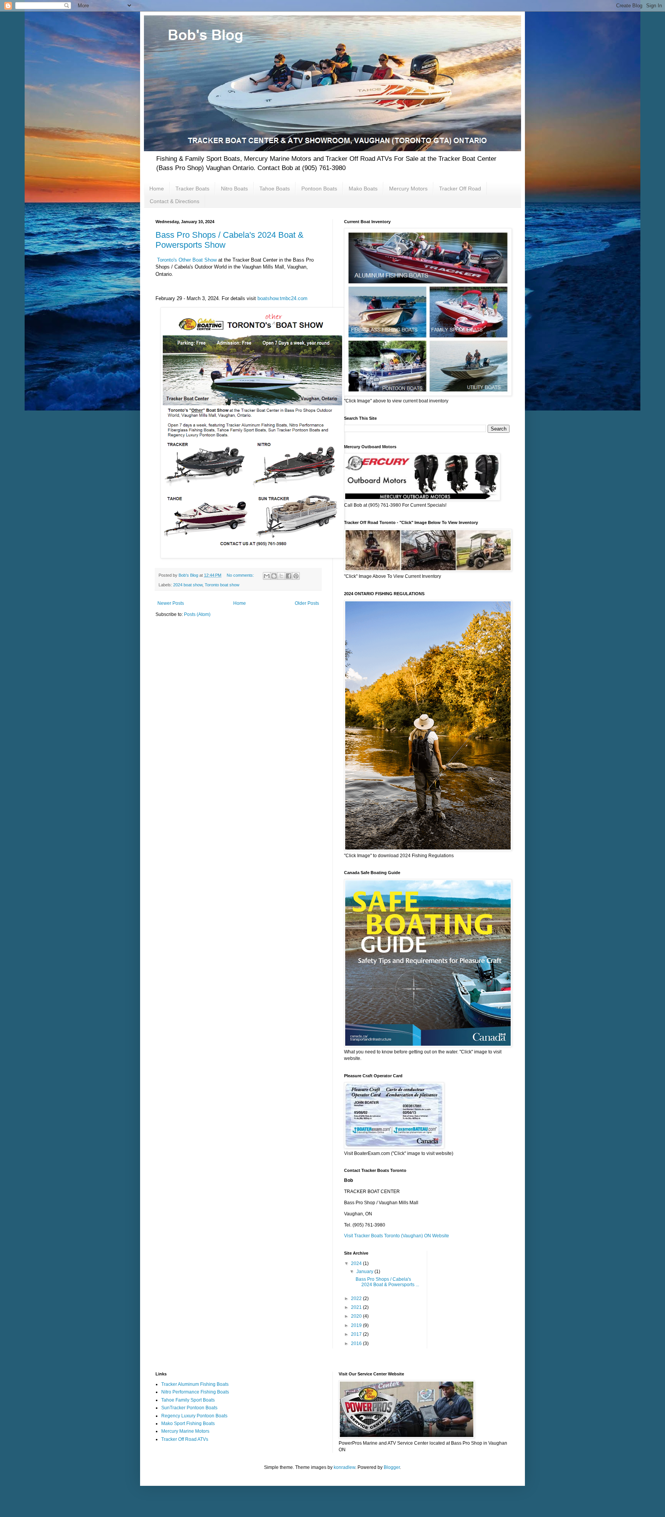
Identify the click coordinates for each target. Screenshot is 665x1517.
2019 (357, 1325)
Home (156, 188)
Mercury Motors (408, 188)
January (365, 1271)
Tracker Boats (192, 188)
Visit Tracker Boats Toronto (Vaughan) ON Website (396, 1235)
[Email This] (267, 576)
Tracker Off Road (460, 188)
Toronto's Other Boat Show (187, 260)
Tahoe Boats (274, 188)
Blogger (392, 1467)
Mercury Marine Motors (185, 1431)
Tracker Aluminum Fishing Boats (195, 1384)
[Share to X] (281, 576)
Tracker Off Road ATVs (184, 1439)
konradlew (344, 1467)
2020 (357, 1316)
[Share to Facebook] (288, 576)
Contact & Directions (174, 201)
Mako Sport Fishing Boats (188, 1423)
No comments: (241, 575)
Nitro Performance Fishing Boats (195, 1392)
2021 (357, 1307)
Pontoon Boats (319, 188)
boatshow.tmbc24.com (282, 298)
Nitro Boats (234, 188)
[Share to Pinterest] (296, 576)
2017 (357, 1334)
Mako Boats (363, 188)
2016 (357, 1343)
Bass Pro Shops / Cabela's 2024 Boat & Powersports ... (387, 1282)
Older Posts (307, 603)
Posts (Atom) (197, 614)
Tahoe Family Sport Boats (188, 1400)
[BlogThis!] (274, 576)
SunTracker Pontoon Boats (189, 1407)
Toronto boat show (222, 584)
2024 (357, 1263)
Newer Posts (170, 603)
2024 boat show (187, 584)
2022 (357, 1298)
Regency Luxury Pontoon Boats (194, 1416)
